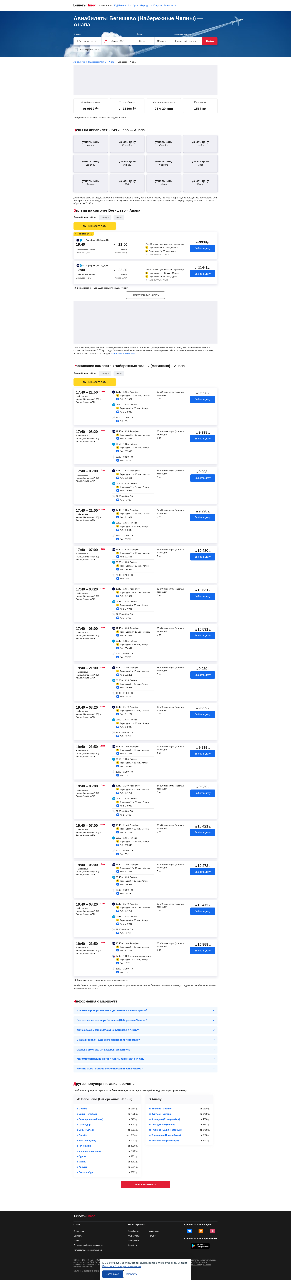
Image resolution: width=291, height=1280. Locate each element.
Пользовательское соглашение (88, 1250)
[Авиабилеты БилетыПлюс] (85, 1216)
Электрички (170, 5)
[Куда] (123, 41)
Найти (210, 41)
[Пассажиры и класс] (187, 41)
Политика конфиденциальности (88, 1245)
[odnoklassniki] (201, 1231)
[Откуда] (87, 41)
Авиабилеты (105, 5)
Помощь (77, 1240)
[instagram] (212, 1231)
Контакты (78, 1236)
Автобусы (133, 5)
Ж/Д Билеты (120, 5)
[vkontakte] (189, 1231)
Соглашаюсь (113, 1274)
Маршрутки (146, 5)
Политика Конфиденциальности (121, 1266)
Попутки (157, 5)
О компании (79, 1231)
